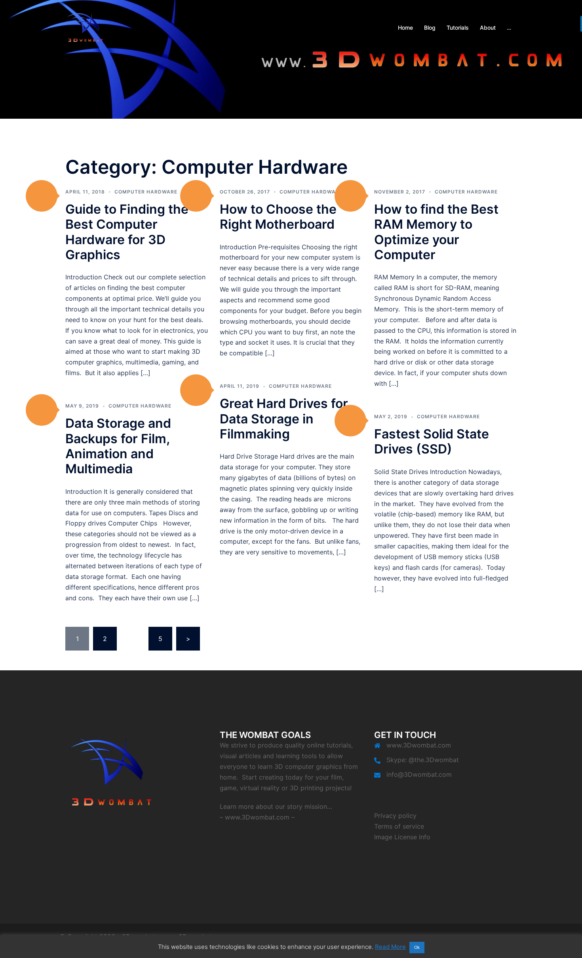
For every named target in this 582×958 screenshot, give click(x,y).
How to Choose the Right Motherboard (278, 216)
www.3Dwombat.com (257, 817)
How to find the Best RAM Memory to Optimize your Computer (436, 231)
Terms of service (399, 826)
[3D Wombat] (85, 27)
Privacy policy (395, 816)
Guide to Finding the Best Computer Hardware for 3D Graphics (126, 231)
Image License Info (402, 837)
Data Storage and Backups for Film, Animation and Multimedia (118, 445)
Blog (430, 27)
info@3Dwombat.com (419, 774)
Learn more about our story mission (273, 806)
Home (405, 27)
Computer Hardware (145, 192)
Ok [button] (417, 947)
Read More (390, 946)
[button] (41, 196)
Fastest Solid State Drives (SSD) (431, 441)
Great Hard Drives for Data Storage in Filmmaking (284, 419)
